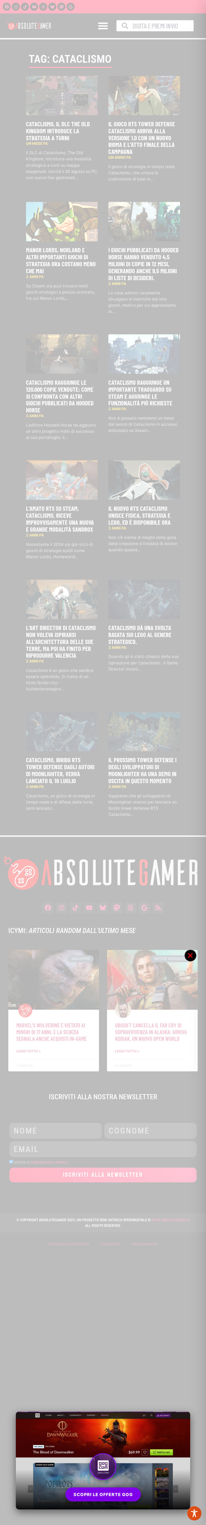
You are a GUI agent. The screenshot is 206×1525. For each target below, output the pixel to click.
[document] (103, 762)
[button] (190, 955)
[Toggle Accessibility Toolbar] (194, 1513)
